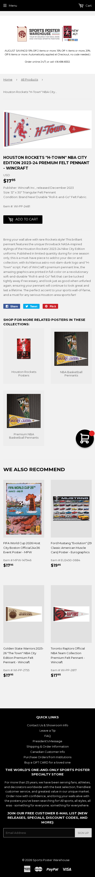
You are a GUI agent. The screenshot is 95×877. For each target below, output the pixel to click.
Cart (88, 5)
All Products (29, 79)
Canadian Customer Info (47, 752)
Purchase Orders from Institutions (47, 757)
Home (7, 79)
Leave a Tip (48, 730)
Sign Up (83, 833)
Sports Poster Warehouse (51, 860)
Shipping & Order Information (48, 746)
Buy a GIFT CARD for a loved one (47, 762)
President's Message (47, 741)
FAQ (47, 736)
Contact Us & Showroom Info (47, 725)
